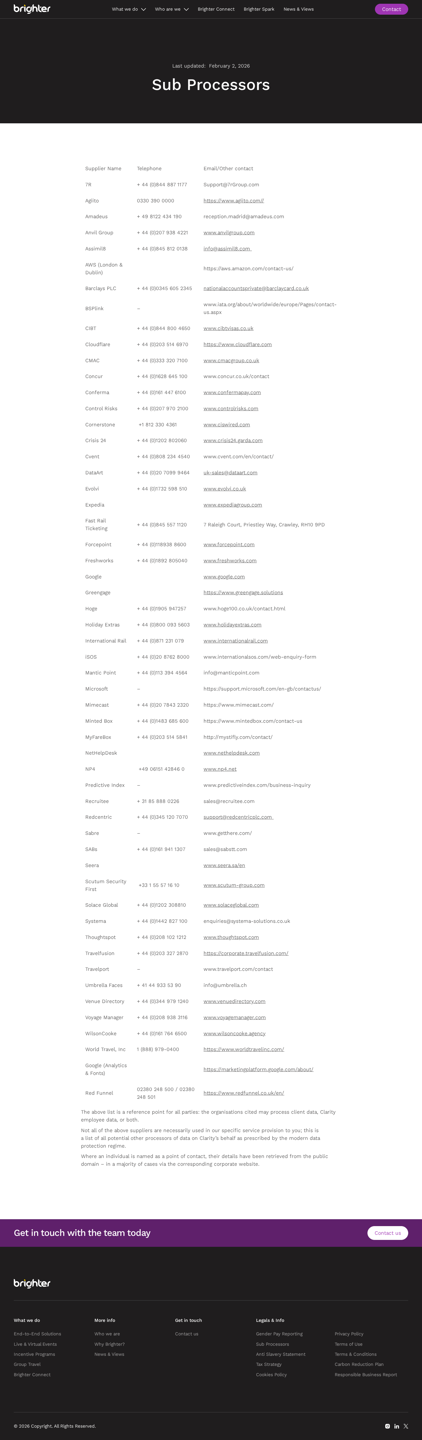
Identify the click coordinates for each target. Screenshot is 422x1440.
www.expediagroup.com (233, 505)
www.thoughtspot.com (231, 937)
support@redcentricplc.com (238, 817)
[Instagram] (387, 1426)
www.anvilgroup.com (229, 232)
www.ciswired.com (227, 424)
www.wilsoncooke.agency (235, 1033)
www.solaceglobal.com (231, 905)
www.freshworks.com (230, 560)
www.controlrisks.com (231, 408)
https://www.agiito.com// (234, 201)
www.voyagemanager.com (235, 1017)
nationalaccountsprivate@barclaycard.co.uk (256, 288)
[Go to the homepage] (32, 1284)
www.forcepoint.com (229, 544)
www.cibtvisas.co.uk (228, 328)
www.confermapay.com (232, 392)
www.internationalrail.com (236, 641)
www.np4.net (220, 769)
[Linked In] (396, 1426)
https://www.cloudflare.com (238, 344)
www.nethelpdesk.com (232, 753)
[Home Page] (32, 9)
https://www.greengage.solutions (243, 592)
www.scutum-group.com (234, 885)
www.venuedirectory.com (235, 1001)
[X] (406, 1426)
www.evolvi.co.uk (225, 489)
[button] (128, 9)
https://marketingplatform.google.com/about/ (258, 1069)
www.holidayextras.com (233, 625)
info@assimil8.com (227, 249)
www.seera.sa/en (224, 865)
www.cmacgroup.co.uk (231, 360)
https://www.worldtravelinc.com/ (244, 1049)
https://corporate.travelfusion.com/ (246, 953)
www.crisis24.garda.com (233, 440)
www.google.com (224, 577)
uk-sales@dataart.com (231, 472)
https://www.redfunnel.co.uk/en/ (244, 1093)
